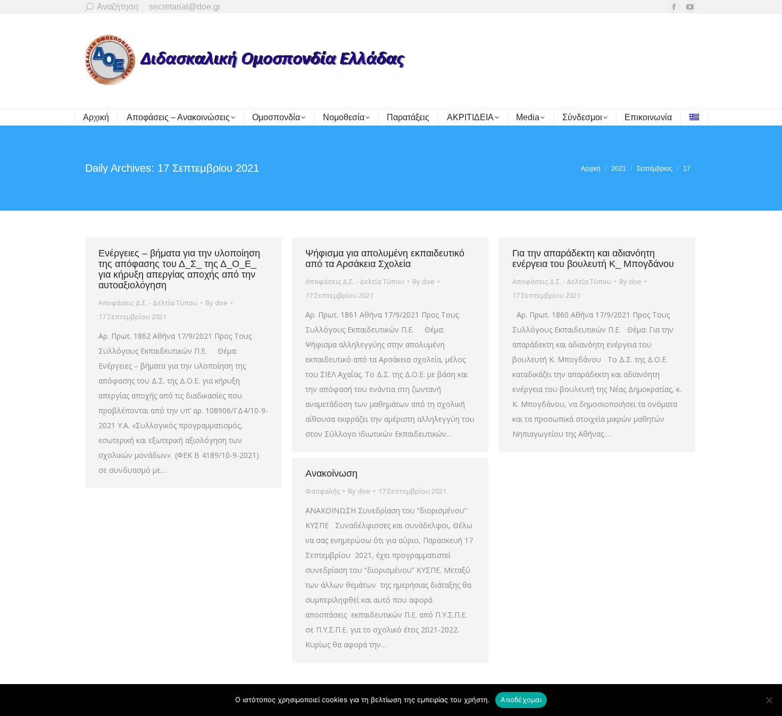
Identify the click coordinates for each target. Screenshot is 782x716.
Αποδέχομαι (521, 699)
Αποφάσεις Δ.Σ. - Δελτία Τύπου (147, 302)
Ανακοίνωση (331, 473)
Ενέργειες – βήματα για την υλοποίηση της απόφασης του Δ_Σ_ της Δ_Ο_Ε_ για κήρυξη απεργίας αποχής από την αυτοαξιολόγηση (179, 269)
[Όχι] (768, 700)
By (216, 302)
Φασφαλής (322, 491)
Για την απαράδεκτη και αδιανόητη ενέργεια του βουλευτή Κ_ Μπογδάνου (593, 258)
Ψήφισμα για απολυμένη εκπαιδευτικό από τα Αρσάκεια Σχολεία (384, 258)
